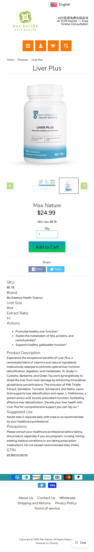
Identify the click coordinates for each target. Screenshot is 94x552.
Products (23, 59)
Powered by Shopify (47, 543)
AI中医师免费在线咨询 (73, 18)
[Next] (84, 185)
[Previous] (10, 185)
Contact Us (46, 498)
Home (10, 59)
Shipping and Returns (34, 503)
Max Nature (47, 205)
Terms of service (47, 508)
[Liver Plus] (69, 186)
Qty (47, 228)
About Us (26, 498)
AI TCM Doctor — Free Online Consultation (72, 23)
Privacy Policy (66, 503)
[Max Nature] (25, 20)
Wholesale (67, 498)
